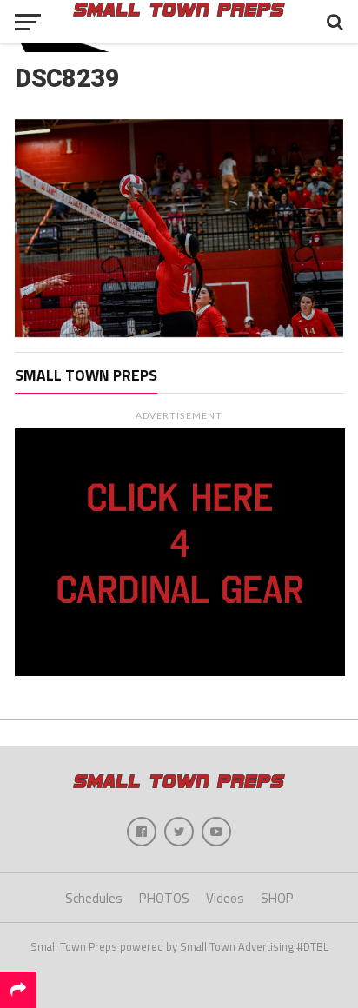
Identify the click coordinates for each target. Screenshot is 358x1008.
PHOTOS (164, 898)
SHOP (277, 898)
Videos (225, 898)
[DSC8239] (179, 332)
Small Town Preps (86, 375)
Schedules (94, 898)
